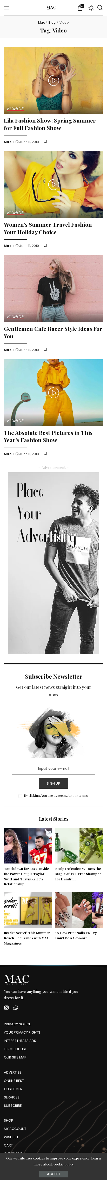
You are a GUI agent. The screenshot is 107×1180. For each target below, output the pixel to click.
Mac (7, 142)
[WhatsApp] (15, 1007)
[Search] (100, 8)
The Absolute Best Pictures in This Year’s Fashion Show (48, 436)
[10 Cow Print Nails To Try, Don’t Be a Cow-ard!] (79, 910)
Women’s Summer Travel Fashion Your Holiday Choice (48, 228)
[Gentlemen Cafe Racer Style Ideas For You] (53, 288)
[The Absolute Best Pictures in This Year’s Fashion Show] (53, 392)
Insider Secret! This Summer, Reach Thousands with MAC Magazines (27, 937)
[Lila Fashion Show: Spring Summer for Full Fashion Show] (53, 80)
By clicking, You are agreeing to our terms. (56, 795)
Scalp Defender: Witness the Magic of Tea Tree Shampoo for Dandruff (78, 873)
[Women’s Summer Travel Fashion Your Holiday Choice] (53, 184)
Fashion (15, 108)
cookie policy (64, 1164)
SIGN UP (53, 783)
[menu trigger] (9, 8)
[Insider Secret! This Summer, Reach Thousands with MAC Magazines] (28, 910)
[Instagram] (6, 1007)
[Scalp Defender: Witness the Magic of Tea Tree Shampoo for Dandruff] (79, 846)
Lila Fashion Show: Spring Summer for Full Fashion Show (50, 124)
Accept (53, 1173)
